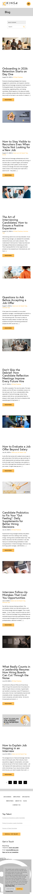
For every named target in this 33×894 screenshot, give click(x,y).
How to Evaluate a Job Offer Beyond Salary (16, 448)
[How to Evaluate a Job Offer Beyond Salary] (16, 427)
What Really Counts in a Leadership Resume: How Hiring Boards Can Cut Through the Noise (16, 672)
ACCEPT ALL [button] (19, 889)
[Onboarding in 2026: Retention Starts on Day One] (16, 49)
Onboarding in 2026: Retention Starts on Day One (15, 71)
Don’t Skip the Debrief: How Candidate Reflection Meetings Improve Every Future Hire (15, 375)
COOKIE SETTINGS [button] (10, 889)
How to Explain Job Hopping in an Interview (14, 748)
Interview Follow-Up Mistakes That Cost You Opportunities (14, 595)
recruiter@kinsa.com (12, 850)
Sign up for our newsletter (10, 852)
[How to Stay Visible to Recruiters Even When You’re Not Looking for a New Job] (16, 122)
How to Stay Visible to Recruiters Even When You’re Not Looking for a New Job (16, 146)
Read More (8, 99)
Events (4, 154)
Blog (25, 801)
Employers (16, 796)
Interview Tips (6, 307)
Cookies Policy (9, 891)
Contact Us (16, 805)
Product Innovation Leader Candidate (12, 823)
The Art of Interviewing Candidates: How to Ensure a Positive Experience (14, 222)
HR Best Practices (18, 77)
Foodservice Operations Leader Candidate (13, 818)
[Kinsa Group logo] (9, 4)
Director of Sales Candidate (9, 828)
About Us (18, 801)
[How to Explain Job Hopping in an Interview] (16, 725)
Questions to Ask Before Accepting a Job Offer (14, 300)
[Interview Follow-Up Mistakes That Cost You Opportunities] (16, 572)
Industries (9, 801)
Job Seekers (7, 796)
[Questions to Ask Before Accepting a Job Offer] (16, 277)
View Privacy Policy (10, 885)
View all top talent (11, 834)
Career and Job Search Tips (20, 153)
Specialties (26, 796)
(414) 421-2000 (14, 847)
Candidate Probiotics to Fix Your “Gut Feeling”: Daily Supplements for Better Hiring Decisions (15, 520)
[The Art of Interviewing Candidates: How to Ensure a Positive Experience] (16, 197)
